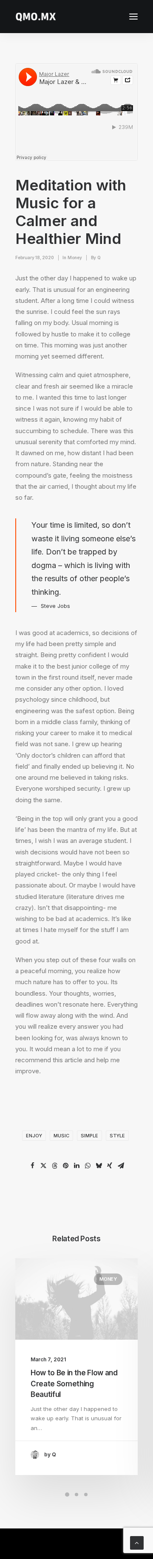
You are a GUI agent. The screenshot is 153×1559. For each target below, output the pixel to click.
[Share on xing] (110, 1166)
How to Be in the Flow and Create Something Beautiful (74, 1384)
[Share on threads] (54, 1166)
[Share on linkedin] (76, 1166)
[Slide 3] (86, 1494)
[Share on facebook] (32, 1166)
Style (117, 1136)
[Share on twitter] (43, 1166)
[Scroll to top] (137, 1542)
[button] (133, 16)
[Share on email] (121, 1166)
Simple (89, 1136)
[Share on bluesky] (99, 1166)
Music (61, 1136)
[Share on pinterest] (65, 1166)
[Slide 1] (67, 1494)
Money (75, 257)
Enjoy (34, 1136)
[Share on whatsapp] (87, 1166)
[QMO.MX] (35, 16)
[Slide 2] (76, 1494)
